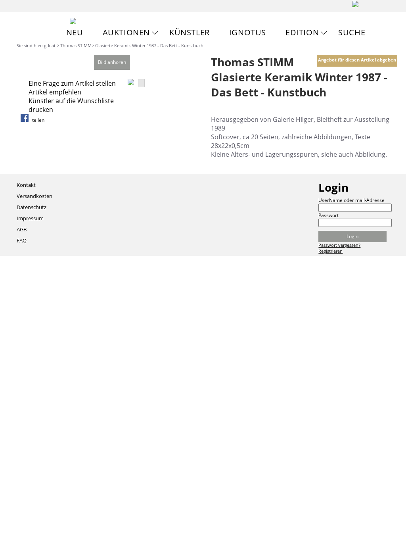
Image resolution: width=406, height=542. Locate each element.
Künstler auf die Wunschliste (71, 100)
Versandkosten (34, 196)
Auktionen (126, 32)
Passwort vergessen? (339, 245)
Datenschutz (31, 207)
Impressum (30, 218)
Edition (302, 32)
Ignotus (247, 32)
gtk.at (50, 45)
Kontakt (26, 184)
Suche (351, 32)
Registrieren (330, 251)
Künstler (189, 32)
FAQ (22, 240)
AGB (22, 229)
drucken (41, 109)
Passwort (328, 215)
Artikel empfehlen (55, 92)
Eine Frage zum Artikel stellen (72, 83)
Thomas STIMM (76, 45)
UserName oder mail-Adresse (351, 200)
